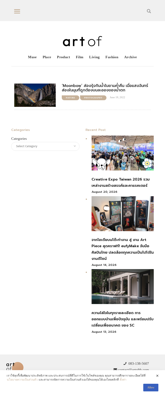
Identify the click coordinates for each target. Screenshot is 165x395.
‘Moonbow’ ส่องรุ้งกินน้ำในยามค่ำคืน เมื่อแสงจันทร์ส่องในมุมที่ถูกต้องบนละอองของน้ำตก (105, 88)
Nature (70, 98)
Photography (93, 98)
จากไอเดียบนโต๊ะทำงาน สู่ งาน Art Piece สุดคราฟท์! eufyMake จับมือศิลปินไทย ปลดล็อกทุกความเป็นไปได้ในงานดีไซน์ (123, 249)
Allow (150, 387)
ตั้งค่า (123, 379)
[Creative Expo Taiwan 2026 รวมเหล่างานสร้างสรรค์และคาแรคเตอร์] (123, 154)
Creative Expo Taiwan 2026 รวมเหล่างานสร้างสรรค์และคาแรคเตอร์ (121, 182)
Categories (19, 139)
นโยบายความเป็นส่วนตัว (22, 379)
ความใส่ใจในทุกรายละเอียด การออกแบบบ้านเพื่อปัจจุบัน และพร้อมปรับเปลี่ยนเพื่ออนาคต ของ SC (123, 319)
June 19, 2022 (117, 97)
